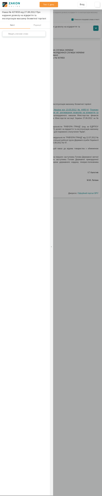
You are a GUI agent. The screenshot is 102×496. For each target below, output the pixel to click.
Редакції (37, 25)
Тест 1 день (48, 4)
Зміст (12, 25)
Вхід (82, 4)
